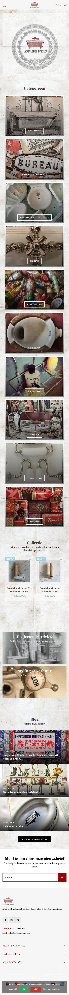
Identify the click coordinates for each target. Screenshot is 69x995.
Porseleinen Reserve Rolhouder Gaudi (19, 590)
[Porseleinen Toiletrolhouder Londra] (50, 571)
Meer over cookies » (51, 989)
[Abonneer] (62, 877)
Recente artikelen (33, 839)
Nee (36, 989)
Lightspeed (49, 974)
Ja (24, 989)
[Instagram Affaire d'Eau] (12, 920)
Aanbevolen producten (47, 547)
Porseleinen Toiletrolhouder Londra (50, 590)
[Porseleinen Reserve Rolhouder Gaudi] (19, 571)
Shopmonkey (34, 977)
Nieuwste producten (21, 547)
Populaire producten (34, 550)
